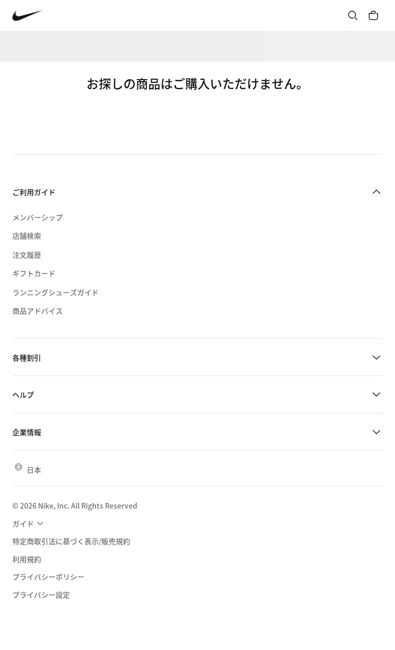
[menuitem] (29, 523)
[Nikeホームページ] (27, 16)
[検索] (353, 15)
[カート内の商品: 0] (373, 15)
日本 (34, 469)
